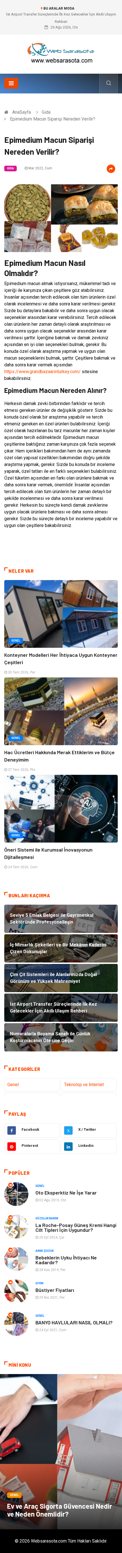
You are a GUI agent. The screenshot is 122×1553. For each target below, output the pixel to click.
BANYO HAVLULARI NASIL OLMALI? (74, 1322)
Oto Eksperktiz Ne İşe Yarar (66, 1192)
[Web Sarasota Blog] (61, 52)
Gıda (46, 112)
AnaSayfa (21, 112)
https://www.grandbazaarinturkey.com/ (42, 371)
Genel (15, 640)
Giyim (39, 1283)
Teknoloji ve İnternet (84, 1084)
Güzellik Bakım (46, 1218)
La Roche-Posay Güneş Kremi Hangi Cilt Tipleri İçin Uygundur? (75, 1227)
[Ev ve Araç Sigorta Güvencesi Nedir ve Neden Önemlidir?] (61, 1451)
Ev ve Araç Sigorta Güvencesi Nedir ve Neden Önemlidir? (59, 1510)
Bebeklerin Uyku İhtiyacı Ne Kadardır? (66, 1259)
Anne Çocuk (44, 1250)
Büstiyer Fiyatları (54, 1290)
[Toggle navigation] (11, 83)
